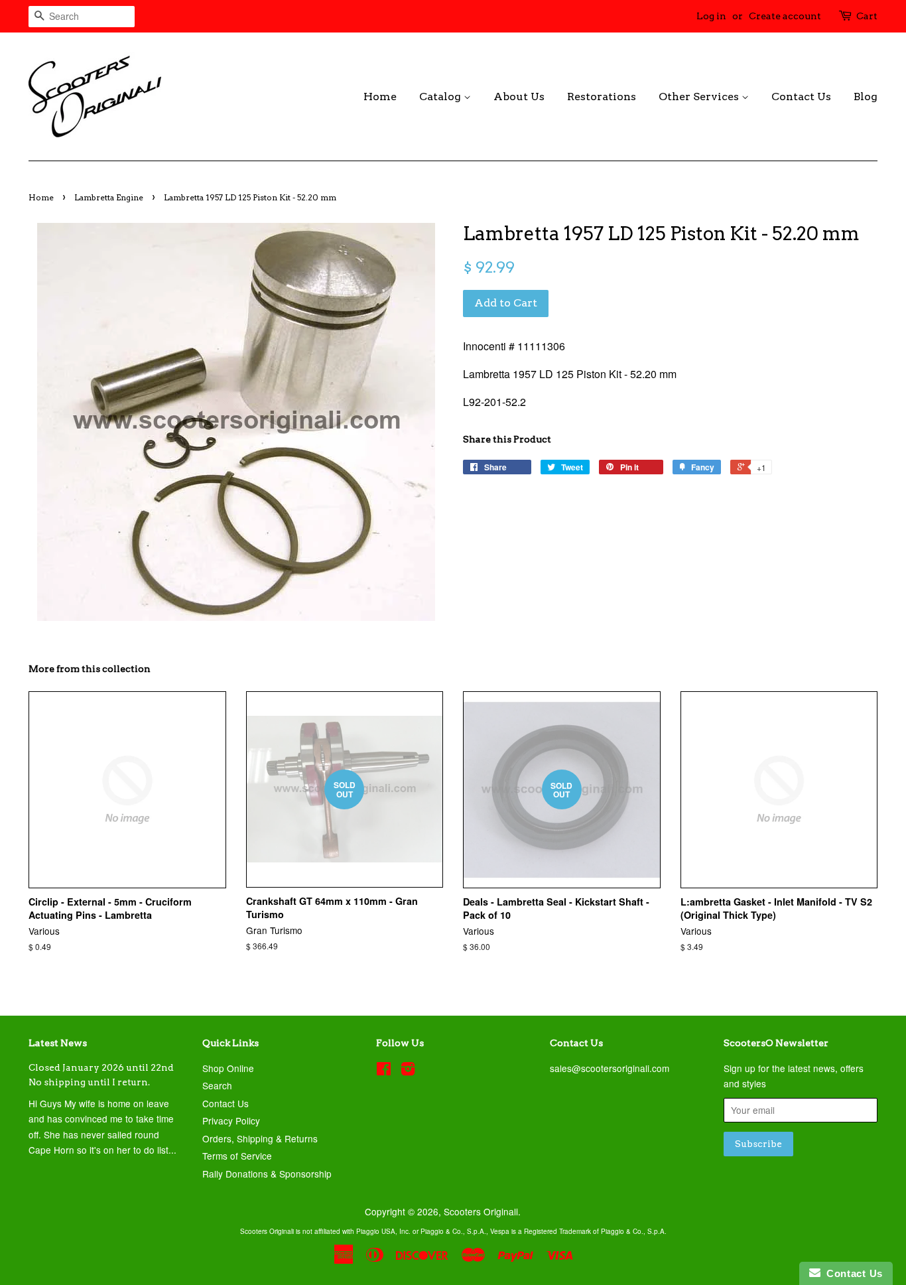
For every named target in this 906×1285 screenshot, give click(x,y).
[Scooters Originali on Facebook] (383, 1070)
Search (217, 1085)
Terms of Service (237, 1155)
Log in (711, 16)
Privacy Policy (231, 1120)
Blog (865, 96)
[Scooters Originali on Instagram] (408, 1070)
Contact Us (801, 96)
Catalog (441, 96)
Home (380, 96)
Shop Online (228, 1068)
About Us (519, 96)
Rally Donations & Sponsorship (267, 1173)
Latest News (58, 1043)
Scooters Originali (481, 1211)
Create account (785, 16)
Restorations (601, 96)
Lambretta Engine (108, 197)
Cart (866, 16)
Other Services (700, 96)
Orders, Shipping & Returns (260, 1138)
